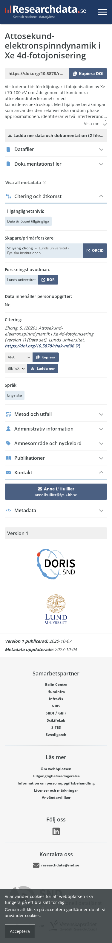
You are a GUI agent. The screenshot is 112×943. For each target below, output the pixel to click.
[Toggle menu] (102, 11)
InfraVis (56, 698)
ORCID (96, 251)
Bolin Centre (56, 684)
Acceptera (20, 931)
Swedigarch (56, 734)
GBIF (62, 713)
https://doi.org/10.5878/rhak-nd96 (39, 346)
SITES (56, 727)
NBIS (56, 706)
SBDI (50, 713)
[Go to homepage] (44, 11)
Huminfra (56, 691)
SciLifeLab (56, 720)
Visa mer (93, 123)
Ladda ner (46, 368)
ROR (49, 281)
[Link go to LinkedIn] (56, 831)
